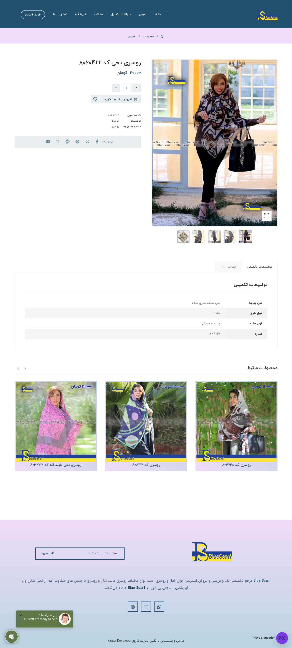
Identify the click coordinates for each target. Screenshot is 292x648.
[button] (267, 216)
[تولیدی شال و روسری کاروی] (267, 15)
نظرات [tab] (229, 267)
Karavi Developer (119, 641)
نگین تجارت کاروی (144, 641)
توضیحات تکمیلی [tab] (259, 267)
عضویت (44, 553)
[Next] (18, 368)
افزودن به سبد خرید (118, 99)
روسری (115, 121)
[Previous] (25, 368)
